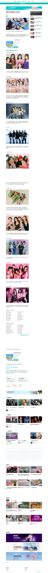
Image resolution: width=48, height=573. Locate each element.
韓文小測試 (39, 571)
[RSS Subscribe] (9, 571)
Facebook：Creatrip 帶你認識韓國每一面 (12, 367)
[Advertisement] (17, 176)
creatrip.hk (11, 365)
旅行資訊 (10, 5)
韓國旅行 (7, 5)
